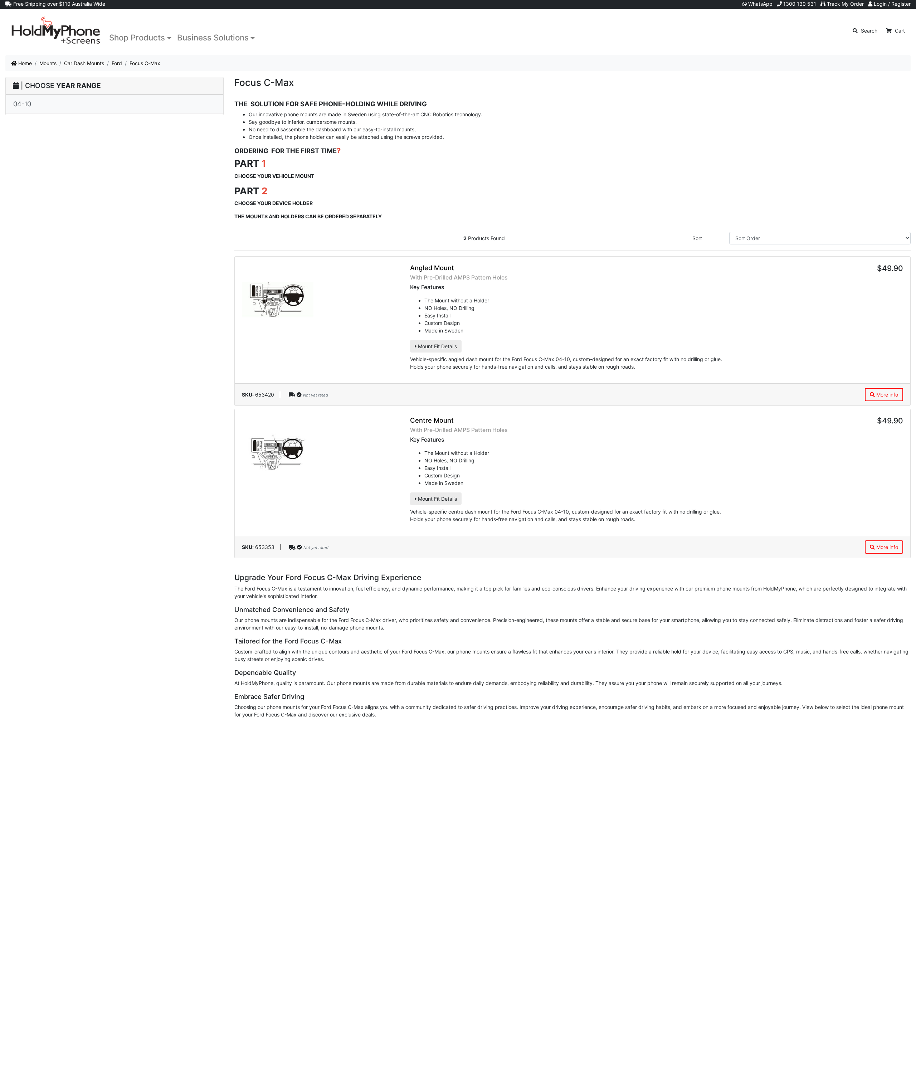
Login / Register (891, 4)
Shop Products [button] (137, 37)
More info (886, 395)
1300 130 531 (799, 4)
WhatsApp (760, 4)
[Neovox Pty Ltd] (56, 31)
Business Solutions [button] (213, 37)
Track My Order (844, 4)
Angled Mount (432, 268)
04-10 (22, 104)
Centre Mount (432, 420)
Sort (697, 238)
